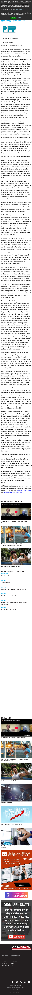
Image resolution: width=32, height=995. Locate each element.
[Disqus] (16, 639)
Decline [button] (20, 17)
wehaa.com (18, 992)
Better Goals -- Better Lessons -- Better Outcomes (14, 603)
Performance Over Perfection (10, 566)
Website (12, 21)
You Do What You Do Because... (11, 610)
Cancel (12, 965)
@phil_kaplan (17, 20)
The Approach (5, 582)
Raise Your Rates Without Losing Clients (11, 824)
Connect (26, 20)
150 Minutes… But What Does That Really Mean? (14, 522)
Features (17, 501)
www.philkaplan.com (24, 490)
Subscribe (13, 959)
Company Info (5, 956)
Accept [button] (13, 17)
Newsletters (14, 961)
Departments (4, 573)
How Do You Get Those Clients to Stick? (14, 589)
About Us (4, 961)
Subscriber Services (15, 956)
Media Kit (4, 959)
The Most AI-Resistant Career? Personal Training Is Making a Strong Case (14, 544)
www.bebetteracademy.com (12, 492)
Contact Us (4, 963)
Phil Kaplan (8, 20)
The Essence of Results (9, 596)
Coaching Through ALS (7, 802)
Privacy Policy (18, 9)
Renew (12, 963)
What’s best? (5, 576)
